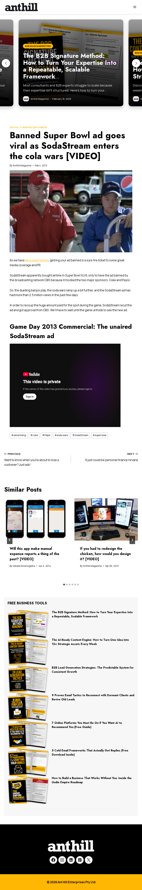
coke (34, 435)
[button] (6, 63)
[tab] (64, 584)
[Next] (132, 540)
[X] (88, 860)
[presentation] (36, 519)
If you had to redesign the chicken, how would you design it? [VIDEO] (105, 554)
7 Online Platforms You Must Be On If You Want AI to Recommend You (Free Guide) (87, 725)
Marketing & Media (35, 127)
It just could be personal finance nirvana (111, 457)
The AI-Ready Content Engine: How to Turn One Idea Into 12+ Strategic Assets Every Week (90, 642)
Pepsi (46, 435)
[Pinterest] (80, 860)
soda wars (61, 435)
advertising (18, 435)
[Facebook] (53, 860)
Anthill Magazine (22, 165)
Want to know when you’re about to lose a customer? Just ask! (31, 459)
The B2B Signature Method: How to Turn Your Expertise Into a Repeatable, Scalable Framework (92, 614)
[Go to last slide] (9, 540)
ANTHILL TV (16, 127)
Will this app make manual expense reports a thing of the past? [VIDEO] (34, 554)
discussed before (37, 260)
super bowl (99, 435)
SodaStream (80, 435)
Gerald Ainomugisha (24, 566)
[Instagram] (62, 860)
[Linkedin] (71, 860)
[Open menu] (134, 7)
